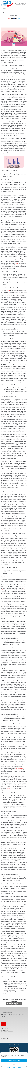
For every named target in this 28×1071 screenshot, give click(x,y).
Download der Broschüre (14, 997)
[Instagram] (12, 18)
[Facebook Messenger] (20, 1003)
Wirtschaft (18, 294)
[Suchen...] (14, 8)
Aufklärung (13, 547)
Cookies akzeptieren (14, 1060)
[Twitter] (7, 1003)
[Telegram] (19, 18)
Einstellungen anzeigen (14, 1067)
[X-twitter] (16, 18)
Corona (8, 290)
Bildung (8, 788)
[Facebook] (14, 18)
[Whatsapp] (18, 1003)
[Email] (12, 1003)
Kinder (16, 263)
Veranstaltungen (20, 768)
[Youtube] (9, 18)
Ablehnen (14, 1064)
